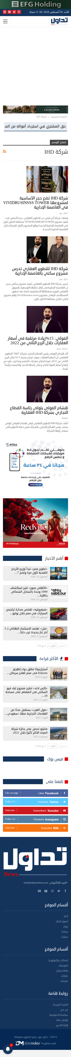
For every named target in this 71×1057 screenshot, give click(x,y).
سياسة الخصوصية (58, 1015)
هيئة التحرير (62, 1025)
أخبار (66, 916)
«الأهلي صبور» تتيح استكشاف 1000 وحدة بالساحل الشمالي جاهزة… (29, 592)
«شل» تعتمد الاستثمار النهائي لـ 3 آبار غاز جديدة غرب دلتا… (26, 630)
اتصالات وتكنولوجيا (58, 960)
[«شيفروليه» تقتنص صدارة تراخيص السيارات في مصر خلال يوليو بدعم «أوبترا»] (58, 614)
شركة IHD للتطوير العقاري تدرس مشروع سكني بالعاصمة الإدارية (40, 271)
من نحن (64, 1010)
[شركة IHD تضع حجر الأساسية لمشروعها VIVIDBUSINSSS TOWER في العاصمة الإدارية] (47, 179)
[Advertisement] (35, 67)
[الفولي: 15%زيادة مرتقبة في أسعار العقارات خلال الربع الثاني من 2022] (47, 319)
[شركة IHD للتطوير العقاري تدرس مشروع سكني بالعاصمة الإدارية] (47, 249)
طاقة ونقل (62, 971)
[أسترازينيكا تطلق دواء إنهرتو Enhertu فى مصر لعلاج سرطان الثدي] (58, 673)
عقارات (64, 976)
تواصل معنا (62, 1020)
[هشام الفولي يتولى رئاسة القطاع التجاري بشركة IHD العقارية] (47, 389)
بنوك (65, 926)
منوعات (64, 981)
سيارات (64, 937)
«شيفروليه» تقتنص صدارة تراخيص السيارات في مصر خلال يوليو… (27, 611)
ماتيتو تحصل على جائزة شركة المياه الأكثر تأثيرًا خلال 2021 (29, 731)
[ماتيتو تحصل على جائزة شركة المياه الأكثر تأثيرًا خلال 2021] (58, 733)
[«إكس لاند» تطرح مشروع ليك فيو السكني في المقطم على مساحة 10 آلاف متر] (58, 692)
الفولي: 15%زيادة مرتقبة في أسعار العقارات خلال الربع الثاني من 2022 (38, 340)
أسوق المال (62, 921)
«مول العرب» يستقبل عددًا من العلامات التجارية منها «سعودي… (26, 712)
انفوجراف (63, 965)
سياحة (64, 931)
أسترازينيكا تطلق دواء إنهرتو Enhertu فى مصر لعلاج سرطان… (27, 671)
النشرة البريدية (60, 1004)
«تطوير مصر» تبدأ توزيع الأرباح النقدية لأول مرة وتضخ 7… (29, 571)
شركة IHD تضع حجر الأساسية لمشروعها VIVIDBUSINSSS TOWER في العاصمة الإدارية (35, 202)
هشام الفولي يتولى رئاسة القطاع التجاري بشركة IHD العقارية (39, 410)
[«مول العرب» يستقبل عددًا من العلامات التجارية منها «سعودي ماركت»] (58, 714)
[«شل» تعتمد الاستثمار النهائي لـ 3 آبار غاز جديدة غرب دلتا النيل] (58, 633)
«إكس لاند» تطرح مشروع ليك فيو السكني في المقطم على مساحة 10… (27, 692)
